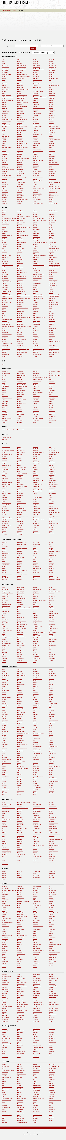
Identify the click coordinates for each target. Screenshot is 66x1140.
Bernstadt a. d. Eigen (53, 892)
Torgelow (4, 576)
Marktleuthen (52, 283)
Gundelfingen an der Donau (39, 255)
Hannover (35, 617)
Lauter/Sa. (35, 922)
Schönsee (35, 323)
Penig (34, 940)
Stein (34, 332)
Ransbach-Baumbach (54, 845)
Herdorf (3, 823)
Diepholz (51, 606)
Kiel (18, 1042)
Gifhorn (3, 615)
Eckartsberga (52, 984)
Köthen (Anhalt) (52, 997)
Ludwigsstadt (36, 281)
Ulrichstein (4, 527)
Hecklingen (4, 993)
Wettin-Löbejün (20, 1019)
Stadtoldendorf (20, 650)
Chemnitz (35, 896)
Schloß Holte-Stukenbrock (23, 768)
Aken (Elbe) (4, 974)
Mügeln (50, 931)
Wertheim (51, 199)
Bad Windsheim (52, 222)
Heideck (35, 259)
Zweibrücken (5, 864)
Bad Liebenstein (52, 1068)
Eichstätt (51, 239)
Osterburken (4, 154)
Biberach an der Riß (6, 74)
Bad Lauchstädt (36, 978)
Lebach (19, 873)
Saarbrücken (36, 875)
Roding (34, 315)
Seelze (34, 647)
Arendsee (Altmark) (6, 976)
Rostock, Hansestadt (22, 570)
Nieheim (35, 751)
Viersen (19, 781)
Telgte (3, 778)
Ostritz (50, 939)
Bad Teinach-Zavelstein (38, 68)
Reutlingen (20, 162)
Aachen (3, 669)
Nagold (3, 143)
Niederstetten (20, 149)
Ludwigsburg (52, 132)
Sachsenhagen (20, 643)
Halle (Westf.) (52, 710)
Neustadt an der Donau (7, 298)
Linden (50, 497)
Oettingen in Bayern (53, 302)
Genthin (19, 987)
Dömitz (34, 548)
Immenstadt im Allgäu (54, 267)
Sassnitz (35, 570)
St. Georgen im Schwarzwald (8, 177)
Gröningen (19, 989)
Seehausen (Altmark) (38, 1012)
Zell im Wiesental (53, 203)
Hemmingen (51, 619)
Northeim (4, 636)
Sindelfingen (52, 173)
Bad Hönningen (36, 806)
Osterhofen (35, 304)
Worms (3, 862)
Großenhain (4, 912)
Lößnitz (19, 927)
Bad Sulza (51, 1070)
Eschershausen (5, 611)
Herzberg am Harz (21, 621)
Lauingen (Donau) (37, 278)
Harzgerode (36, 991)
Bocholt (19, 682)
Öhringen (35, 153)
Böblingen (4, 76)
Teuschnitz (51, 334)
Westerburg (51, 858)
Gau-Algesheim (36, 819)
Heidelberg (20, 108)
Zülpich (34, 794)
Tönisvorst (19, 778)
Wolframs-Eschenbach (54, 352)
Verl (49, 779)
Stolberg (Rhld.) (5, 776)
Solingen (35, 772)
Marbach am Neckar (37, 134)
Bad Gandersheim (53, 589)
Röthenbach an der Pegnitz (23, 317)
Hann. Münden (20, 617)
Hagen (34, 710)
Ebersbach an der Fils (54, 85)
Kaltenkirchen (36, 1040)
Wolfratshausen (5, 354)
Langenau (35, 125)
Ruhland (4, 411)
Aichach (35, 211)
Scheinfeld (4, 321)
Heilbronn (51, 108)
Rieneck (4, 315)
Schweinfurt (35, 326)
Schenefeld (51, 1051)
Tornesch (4, 1055)
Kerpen (50, 727)
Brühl (3, 688)
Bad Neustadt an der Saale (39, 220)
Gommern (51, 987)
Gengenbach (20, 100)
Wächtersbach (20, 529)
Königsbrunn (5, 274)
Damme (50, 604)
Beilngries (35, 225)
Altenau (35, 587)
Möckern (4, 1002)
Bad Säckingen (52, 67)
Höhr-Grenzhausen (53, 823)
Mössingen (20, 139)
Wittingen (4, 660)
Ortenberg (35, 510)
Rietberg (19, 764)
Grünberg (19, 478)
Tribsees (19, 576)
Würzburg (4, 356)
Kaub (3, 828)
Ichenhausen (20, 267)
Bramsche (35, 598)
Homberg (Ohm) (52, 486)
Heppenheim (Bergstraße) (8, 482)
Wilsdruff (4, 963)
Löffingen (51, 130)
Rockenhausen (5, 849)
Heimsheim (4, 110)
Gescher (51, 705)
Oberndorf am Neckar (38, 151)
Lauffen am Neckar (53, 126)
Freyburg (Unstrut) (53, 985)
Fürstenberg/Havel (6, 386)
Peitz (34, 405)
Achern (34, 59)
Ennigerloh (4, 699)
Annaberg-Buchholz (37, 886)
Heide (34, 1038)
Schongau (19, 323)
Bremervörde (20, 600)
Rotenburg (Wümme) (6, 643)
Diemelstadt (36, 462)
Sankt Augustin (20, 766)
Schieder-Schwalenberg (54, 766)
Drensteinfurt (20, 694)
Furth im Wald (20, 248)
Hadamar (51, 478)
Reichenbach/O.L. (6, 946)
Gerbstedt (35, 987)
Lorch (3, 132)
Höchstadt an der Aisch (54, 263)
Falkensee (35, 383)
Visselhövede (52, 654)
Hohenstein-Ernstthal (22, 916)
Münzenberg (36, 503)
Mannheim (19, 134)
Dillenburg (4, 463)
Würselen (4, 794)
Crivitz (34, 546)
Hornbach (4, 824)
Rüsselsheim (36, 518)
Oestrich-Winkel (5, 510)
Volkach (50, 343)
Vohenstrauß (20, 343)
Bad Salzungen (36, 1070)
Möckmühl (51, 138)
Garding (19, 1036)
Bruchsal (19, 80)
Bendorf (50, 810)
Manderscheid (20, 836)
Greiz (3, 1085)
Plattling (3, 309)
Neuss (50, 750)
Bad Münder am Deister (7, 593)
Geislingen (51, 98)
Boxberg (4, 78)
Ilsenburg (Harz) (52, 993)
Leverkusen (35, 735)
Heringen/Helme (37, 1087)
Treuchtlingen (36, 337)
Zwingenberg (20, 534)
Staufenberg (36, 523)
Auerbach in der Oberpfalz (23, 216)
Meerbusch (51, 742)
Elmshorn (4, 1034)
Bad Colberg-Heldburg (54, 1066)
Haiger (3, 480)
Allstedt (19, 974)
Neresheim (4, 145)
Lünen (3, 740)
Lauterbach (20, 495)
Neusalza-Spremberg (7, 935)
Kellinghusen (5, 1042)
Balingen (19, 72)
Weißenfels (35, 1017)
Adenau (3, 802)
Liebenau (19, 497)
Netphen (51, 748)
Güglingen (19, 104)
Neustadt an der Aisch (54, 296)
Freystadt (4, 246)
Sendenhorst (36, 770)
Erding (50, 240)
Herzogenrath (5, 720)
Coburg (50, 231)
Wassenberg (36, 785)
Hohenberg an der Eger (54, 265)
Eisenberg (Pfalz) (37, 817)
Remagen (4, 847)
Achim (3, 587)
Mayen (34, 836)
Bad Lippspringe (52, 673)
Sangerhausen (36, 1010)
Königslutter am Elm (22, 624)
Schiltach (19, 167)
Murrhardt (51, 141)
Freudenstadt (52, 95)
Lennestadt (20, 735)
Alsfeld (19, 447)
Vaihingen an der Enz (54, 186)
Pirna (50, 940)
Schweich (35, 851)
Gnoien (3, 551)
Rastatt (34, 158)
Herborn (19, 482)
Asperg (3, 63)
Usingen (19, 527)
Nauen (50, 401)
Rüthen (50, 764)
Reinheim (4, 514)
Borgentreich (5, 684)
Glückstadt (19, 1038)
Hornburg (35, 622)
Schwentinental (36, 1053)
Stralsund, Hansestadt (7, 574)
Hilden (34, 720)
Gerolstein (4, 821)
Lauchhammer (20, 394)
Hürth (18, 723)
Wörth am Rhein (37, 862)
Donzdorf (51, 83)
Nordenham (20, 634)
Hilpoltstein (20, 263)
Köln (50, 729)
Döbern (50, 379)
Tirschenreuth (20, 336)
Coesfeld (19, 690)
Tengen (50, 180)
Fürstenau (4, 613)
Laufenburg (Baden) (37, 126)
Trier (34, 854)
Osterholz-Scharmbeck (7, 637)
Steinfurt (35, 774)
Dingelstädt (51, 1075)
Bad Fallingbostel (37, 589)
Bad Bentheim (5, 589)
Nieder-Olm (20, 841)
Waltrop (35, 783)
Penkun (3, 566)
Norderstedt (4, 1047)
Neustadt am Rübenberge (39, 632)
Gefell (18, 1081)
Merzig (34, 873)
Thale (50, 1015)
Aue (50, 886)
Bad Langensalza (37, 1068)
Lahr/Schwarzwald (6, 125)
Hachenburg (36, 821)
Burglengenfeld (21, 231)
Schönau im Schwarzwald (8, 169)
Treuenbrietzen (52, 416)
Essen (50, 701)
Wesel (18, 789)
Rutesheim (19, 166)
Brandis (3, 896)
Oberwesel (51, 841)
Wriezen (4, 422)
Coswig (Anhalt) (21, 984)
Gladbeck (35, 707)
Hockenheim (5, 113)
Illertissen (35, 267)
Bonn (50, 682)
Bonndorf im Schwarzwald (23, 76)
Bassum (35, 594)
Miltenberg (4, 289)
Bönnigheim (36, 76)
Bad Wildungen (36, 454)
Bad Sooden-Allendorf (7, 454)
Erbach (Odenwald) (6, 465)
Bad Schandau (52, 890)
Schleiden (4, 768)
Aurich (50, 587)
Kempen (35, 727)
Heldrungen (20, 1087)
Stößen (34, 1013)
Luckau (19, 398)
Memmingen (20, 287)
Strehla (19, 955)
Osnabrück (51, 636)
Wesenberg (35, 577)
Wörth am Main (20, 354)
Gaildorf (3, 98)
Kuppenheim (36, 123)
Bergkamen (51, 679)
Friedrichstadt (5, 1036)
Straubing (51, 332)
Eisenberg (51, 1077)
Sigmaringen (36, 173)
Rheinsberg (35, 409)
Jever (3, 624)
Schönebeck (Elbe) (53, 1010)
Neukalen (35, 563)
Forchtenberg (52, 93)
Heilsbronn (51, 259)
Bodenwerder (52, 596)
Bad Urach (51, 68)
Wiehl (3, 791)
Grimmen (19, 553)
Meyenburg (35, 399)
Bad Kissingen (52, 218)
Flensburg (51, 1034)
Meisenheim (51, 836)
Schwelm (51, 768)
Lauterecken (20, 834)
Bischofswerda (5, 894)
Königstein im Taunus (38, 491)
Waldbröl (19, 783)
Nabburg (19, 293)
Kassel (19, 490)
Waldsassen (20, 347)
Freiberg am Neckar (6, 95)
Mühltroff (4, 933)
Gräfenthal (51, 1083)
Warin (18, 577)
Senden (19, 328)
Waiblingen (35, 190)
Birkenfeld (51, 811)
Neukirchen (51, 504)
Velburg (35, 339)
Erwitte (3, 701)
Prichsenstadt (20, 311)
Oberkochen (20, 151)
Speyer (50, 852)
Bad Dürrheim (5, 65)
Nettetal (3, 750)
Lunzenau (51, 927)
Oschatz (35, 939)
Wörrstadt (19, 862)
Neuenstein (35, 147)
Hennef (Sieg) (52, 716)
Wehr (50, 194)
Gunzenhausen (5, 257)
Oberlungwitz (5, 937)
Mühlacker (35, 139)
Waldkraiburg (52, 345)
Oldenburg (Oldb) (37, 636)
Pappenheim (5, 306)
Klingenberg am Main (22, 272)
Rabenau (35, 942)
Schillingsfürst (36, 321)
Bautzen (4, 892)
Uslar (34, 652)
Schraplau (4, 1012)
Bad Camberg (36, 448)
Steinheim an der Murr (38, 177)
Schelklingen (5, 167)
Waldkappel (51, 529)
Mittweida (35, 931)
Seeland (51, 1012)
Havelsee (51, 388)
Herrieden (35, 261)
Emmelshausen (52, 817)
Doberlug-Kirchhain (37, 379)
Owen (50, 154)
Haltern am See (21, 712)
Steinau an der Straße (54, 523)
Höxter (34, 722)
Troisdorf (35, 778)
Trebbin (35, 416)
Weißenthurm (52, 856)
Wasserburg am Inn (53, 347)
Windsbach (35, 352)
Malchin (3, 561)
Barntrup (35, 677)
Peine (18, 639)
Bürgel (34, 1074)
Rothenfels (51, 317)
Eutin (18, 1034)
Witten (18, 792)
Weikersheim (5, 195)
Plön (3, 1049)
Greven (3, 708)
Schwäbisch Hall (52, 171)
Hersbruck (51, 261)
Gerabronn (35, 100)
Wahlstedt (35, 1055)
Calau (50, 377)
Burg (50, 982)
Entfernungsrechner (6, 10)
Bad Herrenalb (36, 65)
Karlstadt (35, 268)
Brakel (18, 686)
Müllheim (4, 141)
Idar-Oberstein (20, 824)
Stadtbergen (36, 330)
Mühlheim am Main (21, 503)
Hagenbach (51, 821)
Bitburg (3, 813)
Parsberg (19, 306)
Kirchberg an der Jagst (7, 119)
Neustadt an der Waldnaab (23, 298)
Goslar (18, 615)
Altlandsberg (5, 371)
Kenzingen (51, 117)
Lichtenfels (35, 280)
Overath (50, 755)
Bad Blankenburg (37, 1066)
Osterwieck (51, 1006)
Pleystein (19, 309)
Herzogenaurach (6, 263)
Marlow (34, 561)
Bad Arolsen (20, 448)
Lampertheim (20, 493)
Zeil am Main (20, 356)
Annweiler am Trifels (6, 804)
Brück (3, 377)
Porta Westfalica (52, 757)
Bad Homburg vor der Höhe (8, 450)
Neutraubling (52, 298)
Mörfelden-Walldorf (6, 503)
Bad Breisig (51, 804)
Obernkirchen (20, 636)
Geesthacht (35, 1036)
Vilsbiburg (19, 341)
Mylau (18, 933)
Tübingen (35, 184)
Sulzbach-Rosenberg (7, 334)
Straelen (19, 776)
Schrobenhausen (6, 324)
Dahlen (34, 898)
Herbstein (35, 482)
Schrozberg (20, 171)
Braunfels (35, 458)
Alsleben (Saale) (37, 974)
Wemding (51, 351)
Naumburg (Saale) (37, 1002)
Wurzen (3, 965)
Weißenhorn (4, 351)
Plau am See (36, 566)
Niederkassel (20, 751)
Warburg (51, 783)
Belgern (19, 892)
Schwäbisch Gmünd (37, 171)
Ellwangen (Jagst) (37, 87)
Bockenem (35, 596)
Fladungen (4, 244)
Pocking (35, 309)
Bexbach (4, 871)
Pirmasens (51, 843)
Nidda (18, 506)
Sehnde (3, 649)
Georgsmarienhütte (53, 613)
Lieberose (19, 396)
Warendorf (4, 785)
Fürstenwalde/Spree (22, 386)
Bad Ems (19, 806)
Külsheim (4, 123)
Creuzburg (35, 1075)
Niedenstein (4, 508)
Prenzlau (35, 407)
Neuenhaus (20, 632)
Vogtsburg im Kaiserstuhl (54, 188)
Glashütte (35, 909)
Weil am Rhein (20, 195)
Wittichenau (35, 963)
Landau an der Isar (21, 276)
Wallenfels (35, 347)
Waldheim (35, 959)
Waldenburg (20, 192)
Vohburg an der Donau (7, 343)
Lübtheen (19, 559)
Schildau (19, 950)
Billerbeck (51, 680)
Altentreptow (4, 542)
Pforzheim (4, 156)
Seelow (19, 413)
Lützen (3, 1000)
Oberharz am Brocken (22, 1004)
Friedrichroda (52, 1079)
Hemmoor (4, 621)
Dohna (34, 899)
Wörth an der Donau (37, 354)
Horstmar (19, 722)
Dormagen (35, 692)
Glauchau (51, 909)
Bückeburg (51, 600)
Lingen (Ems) (5, 628)
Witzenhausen (36, 532)
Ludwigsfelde (52, 398)
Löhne (50, 736)
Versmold (4, 781)
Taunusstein (36, 525)
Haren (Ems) (5, 619)
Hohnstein (35, 916)
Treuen (3, 959)
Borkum (3, 598)
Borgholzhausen (21, 684)
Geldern (19, 705)
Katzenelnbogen (52, 826)
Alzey (34, 802)
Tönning (51, 1053)
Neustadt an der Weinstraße (55, 839)
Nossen (50, 935)
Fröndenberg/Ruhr (53, 703)
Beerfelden (35, 456)
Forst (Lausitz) (5, 385)
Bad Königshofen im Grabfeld (8, 220)
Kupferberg (4, 276)
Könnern (35, 997)
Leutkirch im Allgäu (21, 130)
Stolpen (3, 955)
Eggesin (51, 548)
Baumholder (36, 810)
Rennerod (19, 847)
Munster (3, 632)
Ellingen (4, 240)
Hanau (19, 480)
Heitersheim (20, 110)
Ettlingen (4, 93)
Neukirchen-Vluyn (37, 750)
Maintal (3, 501)
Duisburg (51, 694)
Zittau (18, 965)
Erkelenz (35, 699)
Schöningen (36, 645)
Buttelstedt (51, 1074)
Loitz (3, 559)
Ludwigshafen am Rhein (54, 834)
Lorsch (50, 499)
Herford (19, 718)
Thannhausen (5, 336)
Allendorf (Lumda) (6, 447)
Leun (34, 495)
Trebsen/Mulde (52, 957)
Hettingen (35, 111)
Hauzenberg (20, 259)
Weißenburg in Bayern (54, 349)
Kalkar (50, 725)
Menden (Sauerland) (22, 744)
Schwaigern (4, 173)
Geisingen (35, 98)
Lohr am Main (20, 281)
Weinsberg (35, 197)
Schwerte (4, 770)
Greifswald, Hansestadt (54, 551)
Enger (34, 697)
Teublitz (35, 334)
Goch (50, 707)
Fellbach (19, 93)
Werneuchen (20, 420)
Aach (3, 59)
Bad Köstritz (20, 1068)
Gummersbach (52, 708)
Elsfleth (19, 609)
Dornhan (4, 85)
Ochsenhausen (5, 153)
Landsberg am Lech (37, 276)
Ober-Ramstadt (20, 508)
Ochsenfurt (35, 302)
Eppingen (4, 91)
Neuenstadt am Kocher (22, 147)
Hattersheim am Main (38, 480)
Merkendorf (35, 287)
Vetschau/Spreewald (38, 418)
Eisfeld (3, 1079)
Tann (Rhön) (20, 525)
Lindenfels (4, 499)
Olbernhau (19, 939)
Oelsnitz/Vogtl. (5, 939)
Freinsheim (20, 819)
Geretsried (4, 252)
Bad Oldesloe (52, 1029)
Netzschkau (51, 933)
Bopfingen (51, 76)
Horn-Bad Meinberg (53, 720)
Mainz (3, 836)
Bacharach (19, 804)
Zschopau (51, 965)
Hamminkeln (5, 714)
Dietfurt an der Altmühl (7, 235)
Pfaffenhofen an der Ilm (22, 308)
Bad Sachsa (51, 593)
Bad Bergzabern (37, 804)
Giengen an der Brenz (22, 102)
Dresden (4, 901)
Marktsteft (35, 285)
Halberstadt (51, 989)
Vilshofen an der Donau (54, 341)
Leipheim (51, 278)
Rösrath (35, 764)
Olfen (3, 755)
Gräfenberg (35, 253)
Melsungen (35, 501)
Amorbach (51, 212)
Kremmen (51, 392)
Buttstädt (4, 1075)
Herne (34, 718)
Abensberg (20, 211)
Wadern (3, 879)
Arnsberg (19, 671)
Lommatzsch (5, 927)
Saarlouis (51, 875)
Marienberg (4, 929)
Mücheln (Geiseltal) (21, 1002)
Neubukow (19, 563)
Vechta (3, 654)
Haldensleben (5, 991)
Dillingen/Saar (36, 871)
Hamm (50, 712)
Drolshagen (35, 694)
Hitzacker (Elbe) (5, 622)
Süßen (18, 180)
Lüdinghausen (36, 738)
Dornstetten (20, 85)
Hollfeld (3, 267)
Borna (34, 894)
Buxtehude (35, 602)
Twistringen (4, 652)
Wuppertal (51, 792)
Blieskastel (19, 871)
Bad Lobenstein (21, 1070)
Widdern (4, 201)
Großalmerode (5, 478)
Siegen (3, 772)
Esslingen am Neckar (38, 91)
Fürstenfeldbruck (52, 246)
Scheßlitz (19, 321)
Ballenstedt (4, 980)
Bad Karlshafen (21, 450)
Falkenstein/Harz (37, 985)
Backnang (35, 63)
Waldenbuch (5, 192)
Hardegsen (51, 617)
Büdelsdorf (35, 1032)
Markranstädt (52, 929)
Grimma (19, 911)
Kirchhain (4, 491)
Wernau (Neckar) (37, 199)
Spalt (18, 330)
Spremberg (4, 414)
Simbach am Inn (52, 328)
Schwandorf (51, 324)
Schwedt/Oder (5, 413)
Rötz (34, 319)
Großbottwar (51, 102)
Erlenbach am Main (21, 242)
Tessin (34, 574)
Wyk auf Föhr (36, 1057)
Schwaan (4, 572)
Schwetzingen (20, 173)
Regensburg (20, 313)
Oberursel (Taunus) (53, 508)
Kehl (34, 117)
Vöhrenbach (4, 190)
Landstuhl (4, 834)
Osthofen (19, 843)
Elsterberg (19, 903)
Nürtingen (51, 149)
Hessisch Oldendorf (37, 621)
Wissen (19, 860)
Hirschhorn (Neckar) (37, 484)
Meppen (35, 630)
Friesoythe (51, 611)
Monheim (51, 289)
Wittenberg (35, 1019)
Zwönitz (35, 967)
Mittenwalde (51, 399)
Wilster (19, 1057)
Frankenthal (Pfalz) (6, 819)
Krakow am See (52, 555)
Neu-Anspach (20, 504)
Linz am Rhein (36, 834)
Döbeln (19, 899)
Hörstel (3, 722)
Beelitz (50, 373)
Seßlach (35, 328)
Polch (3, 845)
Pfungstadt (51, 510)
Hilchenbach (20, 720)
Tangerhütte (4, 1015)
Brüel (50, 544)
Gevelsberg (20, 707)
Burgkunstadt (5, 231)
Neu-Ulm (51, 293)
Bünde (18, 688)
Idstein (34, 488)
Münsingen (35, 141)
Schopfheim (20, 169)
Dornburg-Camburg (6, 1077)
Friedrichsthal (52, 871)
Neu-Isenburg (36, 504)
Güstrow (35, 553)
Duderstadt (51, 608)
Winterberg (51, 791)
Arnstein (19, 214)
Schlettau (4, 952)
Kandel (19, 826)
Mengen (51, 136)
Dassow (3, 548)
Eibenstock (51, 901)
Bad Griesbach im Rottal (38, 218)
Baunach (4, 225)
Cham (34, 231)
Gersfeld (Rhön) (52, 473)
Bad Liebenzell (5, 67)
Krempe (35, 1042)
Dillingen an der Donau (22, 235)
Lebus (34, 394)
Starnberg (19, 332)
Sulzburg (4, 180)
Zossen (50, 422)
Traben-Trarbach (21, 854)
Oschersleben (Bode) (7, 1006)
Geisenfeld (35, 250)
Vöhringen (35, 343)
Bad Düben (35, 888)
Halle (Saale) (20, 991)
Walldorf (4, 194)
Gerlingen (51, 100)
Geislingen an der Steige (7, 100)
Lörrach (19, 132)
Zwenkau (4, 967)
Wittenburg (4, 579)
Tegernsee (19, 334)
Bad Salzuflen (36, 675)
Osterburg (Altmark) (21, 1006)
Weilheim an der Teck (54, 195)
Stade (50, 649)
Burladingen (4, 82)
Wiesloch (35, 201)
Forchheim (19, 244)
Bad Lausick (20, 890)
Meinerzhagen (5, 744)
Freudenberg (36, 95)
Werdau (19, 961)
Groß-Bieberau (20, 476)
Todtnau (35, 182)
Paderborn (4, 757)
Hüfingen (4, 115)
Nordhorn (51, 634)
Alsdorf (50, 669)
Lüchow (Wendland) (53, 628)
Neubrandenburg (6, 563)
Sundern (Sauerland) (38, 776)
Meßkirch (4, 138)
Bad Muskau (36, 890)
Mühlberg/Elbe (5, 401)
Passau (35, 306)
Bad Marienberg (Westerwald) (9, 808)
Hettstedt (19, 993)
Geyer (18, 909)
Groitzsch (51, 911)
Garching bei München (54, 248)
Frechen (19, 703)
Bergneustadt (5, 680)
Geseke (3, 707)
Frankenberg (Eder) (6, 469)
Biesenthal (35, 375)
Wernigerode (5, 1019)
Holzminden (20, 622)
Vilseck (34, 341)
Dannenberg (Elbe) (6, 606)
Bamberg (35, 224)
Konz (34, 830)
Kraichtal (35, 121)
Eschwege (51, 465)
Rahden (50, 759)
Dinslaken (19, 692)
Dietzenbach (52, 462)
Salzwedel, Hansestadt (54, 1008)
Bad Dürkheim (5, 806)
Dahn (3, 815)
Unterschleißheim (21, 339)
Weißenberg (51, 959)
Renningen (4, 162)
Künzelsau (19, 123)
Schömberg (35, 167)
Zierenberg (4, 534)
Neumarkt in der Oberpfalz (23, 295)
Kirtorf (18, 491)
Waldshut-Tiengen (53, 192)
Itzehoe (19, 1040)
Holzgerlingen (20, 113)
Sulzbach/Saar (36, 877)
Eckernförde (51, 1032)
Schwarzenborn (5, 521)
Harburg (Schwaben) (53, 257)
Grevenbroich (20, 708)
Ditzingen (19, 83)
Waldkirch (35, 192)
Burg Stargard (5, 546)
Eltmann (19, 240)
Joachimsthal (52, 390)
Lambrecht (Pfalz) (37, 832)
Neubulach (20, 145)
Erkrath (50, 699)
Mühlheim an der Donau (54, 139)
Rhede (19, 763)
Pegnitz (50, 306)
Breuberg (51, 458)
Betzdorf (19, 811)
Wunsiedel (51, 354)
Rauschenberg (36, 512)
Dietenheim (4, 83)
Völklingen (51, 877)
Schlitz (50, 518)
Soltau (18, 649)
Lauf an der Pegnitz (21, 278)
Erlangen (4, 242)
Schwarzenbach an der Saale (24, 326)
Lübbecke (4, 738)
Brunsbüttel (20, 1032)
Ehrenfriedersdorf (37, 901)
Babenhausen (5, 448)
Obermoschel (36, 841)
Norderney (35, 634)
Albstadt (19, 61)
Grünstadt (19, 821)
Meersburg (35, 136)
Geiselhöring (20, 250)
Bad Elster (51, 888)
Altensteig (51, 61)
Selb (50, 326)
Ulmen (50, 854)
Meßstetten (20, 138)
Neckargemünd (36, 143)
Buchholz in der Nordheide (39, 600)
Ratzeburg (51, 1049)
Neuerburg (35, 839)
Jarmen (19, 555)
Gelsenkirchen (36, 705)
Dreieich (19, 463)
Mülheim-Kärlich (37, 837)
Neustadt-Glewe (5, 564)
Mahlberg (4, 134)
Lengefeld (35, 924)
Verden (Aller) (20, 654)
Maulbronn (19, 136)
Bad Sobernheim (53, 808)
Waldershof (20, 345)
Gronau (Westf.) (36, 708)
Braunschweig (5, 600)
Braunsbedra (36, 982)
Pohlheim (4, 512)
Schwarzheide (52, 411)
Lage (3, 733)
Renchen (51, 160)
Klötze (18, 997)
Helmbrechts (5, 261)
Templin (3, 416)
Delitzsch (51, 898)
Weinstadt (51, 197)
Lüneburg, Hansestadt (7, 630)
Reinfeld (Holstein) (21, 1051)
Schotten (19, 519)
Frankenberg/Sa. (37, 905)
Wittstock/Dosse (52, 420)
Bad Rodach (4, 222)
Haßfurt (3, 259)
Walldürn (19, 194)
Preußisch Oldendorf (6, 759)
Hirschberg (20, 1089)
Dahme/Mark (20, 379)
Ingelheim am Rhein (37, 824)
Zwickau (19, 967)
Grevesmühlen (5, 553)
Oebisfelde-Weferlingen (38, 1004)
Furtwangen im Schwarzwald (39, 96)
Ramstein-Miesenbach (38, 845)
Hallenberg (4, 712)
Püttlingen (19, 875)
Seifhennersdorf (21, 954)
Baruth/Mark (36, 373)
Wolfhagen (51, 532)
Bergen (50, 594)
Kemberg (4, 997)
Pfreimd (50, 308)
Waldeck (35, 529)
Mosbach (4, 139)
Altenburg (4, 1064)
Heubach (51, 111)
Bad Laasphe (36, 673)
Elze (34, 609)
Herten (50, 718)
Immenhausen (52, 488)
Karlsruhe (19, 117)
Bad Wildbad (20, 70)
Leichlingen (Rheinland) (38, 733)
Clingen (19, 1075)
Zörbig (50, 1021)
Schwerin (19, 572)
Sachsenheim (36, 166)
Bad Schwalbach (21, 452)
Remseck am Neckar (38, 160)
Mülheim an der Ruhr (22, 748)
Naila (34, 293)
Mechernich (4, 742)
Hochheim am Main (53, 484)
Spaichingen (36, 175)
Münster (35, 748)
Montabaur (19, 837)
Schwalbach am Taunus (38, 519)
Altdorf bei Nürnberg (53, 211)
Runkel (19, 518)
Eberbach (35, 85)
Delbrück (51, 690)
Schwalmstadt (52, 519)
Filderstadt (35, 93)
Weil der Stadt (36, 195)
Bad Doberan (36, 542)
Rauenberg (51, 158)
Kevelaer (4, 729)
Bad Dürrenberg (21, 978)
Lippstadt (19, 736)
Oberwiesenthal (21, 937)
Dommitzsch (51, 899)
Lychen (3, 399)
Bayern (14, 10)
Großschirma (36, 912)
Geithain (51, 907)
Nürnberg (35, 300)
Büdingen (19, 460)
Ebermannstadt (36, 237)
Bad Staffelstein (21, 222)
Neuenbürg (51, 145)
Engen (34, 89)
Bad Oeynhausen (21, 675)
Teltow (50, 414)
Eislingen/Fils (20, 87)
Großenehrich (52, 1085)
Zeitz (18, 1021)
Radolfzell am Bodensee (23, 158)
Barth (3, 544)
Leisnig (19, 924)
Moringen (51, 630)
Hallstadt (19, 257)
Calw (18, 82)
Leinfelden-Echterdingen (54, 128)
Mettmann (51, 744)
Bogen (50, 227)
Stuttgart (35, 179)
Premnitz (19, 407)
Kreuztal (51, 731)
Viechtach (4, 341)
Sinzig (18, 852)
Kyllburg (4, 832)
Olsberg (35, 755)
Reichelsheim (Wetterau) (54, 512)
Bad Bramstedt (36, 1029)
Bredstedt (4, 1032)
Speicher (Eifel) (36, 852)
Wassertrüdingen (6, 349)
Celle (50, 602)
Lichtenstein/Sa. (5, 926)
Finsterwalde (52, 383)
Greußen (19, 1085)
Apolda (19, 1064)
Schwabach (20, 324)
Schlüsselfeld (52, 321)
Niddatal (35, 506)
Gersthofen (51, 252)
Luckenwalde (36, 398)
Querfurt (19, 1008)
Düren (18, 695)
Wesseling (35, 789)
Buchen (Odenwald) (37, 80)
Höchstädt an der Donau (7, 265)
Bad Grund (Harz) (6, 591)
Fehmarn (35, 1034)
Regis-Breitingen (37, 944)
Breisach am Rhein (53, 78)
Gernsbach (4, 102)
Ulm (34, 186)
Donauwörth (4, 237)
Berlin (3, 364)
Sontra (50, 521)
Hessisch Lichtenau (6, 484)
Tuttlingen (51, 184)
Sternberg (51, 572)
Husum (3, 1040)
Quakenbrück (36, 639)
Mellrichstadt (5, 287)
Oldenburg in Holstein (38, 1047)
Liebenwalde (5, 396)
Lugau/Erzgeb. (36, 927)
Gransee (4, 388)
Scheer (50, 166)
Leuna (50, 999)
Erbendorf (35, 240)
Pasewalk (51, 564)
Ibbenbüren (35, 723)
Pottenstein (51, 309)
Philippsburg (52, 156)
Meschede (35, 744)
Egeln (3, 985)
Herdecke (4, 718)
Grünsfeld (4, 104)
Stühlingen (4, 179)
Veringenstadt (20, 188)
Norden (3, 634)
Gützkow (51, 553)
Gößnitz (19, 1083)
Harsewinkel (20, 714)
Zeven (34, 662)
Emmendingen (5, 89)
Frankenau (51, 467)
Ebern (50, 237)
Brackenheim (20, 78)
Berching (51, 225)
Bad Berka (19, 1066)
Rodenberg (35, 641)
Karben (3, 490)
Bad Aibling (51, 216)
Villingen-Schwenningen (39, 188)
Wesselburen (5, 1057)
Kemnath (19, 270)
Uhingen (19, 186)
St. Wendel (19, 877)
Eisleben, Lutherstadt (22, 985)
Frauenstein (51, 905)
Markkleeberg (20, 929)
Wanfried (4, 531)
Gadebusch (35, 550)
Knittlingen (35, 119)
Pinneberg (51, 1047)
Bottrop (3, 686)
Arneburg (19, 976)
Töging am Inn (52, 336)
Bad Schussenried (21, 68)
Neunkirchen (52, 873)
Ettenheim (51, 91)
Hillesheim (35, 823)
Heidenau (51, 914)
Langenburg (51, 125)
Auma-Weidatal (5, 1066)
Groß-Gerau (36, 476)
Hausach (35, 106)
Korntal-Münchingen (6, 121)
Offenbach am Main (21, 510)
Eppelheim (51, 89)
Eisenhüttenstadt (37, 381)
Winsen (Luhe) (52, 658)
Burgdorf (4, 602)
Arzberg (35, 214)
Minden (3, 746)
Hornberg (51, 113)
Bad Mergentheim (21, 67)
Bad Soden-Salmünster (54, 452)
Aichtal (3, 61)
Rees (34, 761)
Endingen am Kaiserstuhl (23, 89)
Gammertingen (20, 98)
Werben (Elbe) (52, 1017)
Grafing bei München (6, 255)
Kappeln (51, 1040)
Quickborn (35, 1049)
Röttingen (19, 319)
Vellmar (35, 527)
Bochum (35, 682)
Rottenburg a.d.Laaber (7, 319)
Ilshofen (19, 115)
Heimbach (4, 716)
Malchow (19, 561)
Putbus (50, 566)
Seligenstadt (20, 521)
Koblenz (19, 830)
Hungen (19, 488)
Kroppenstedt (5, 999)
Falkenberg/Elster (21, 383)
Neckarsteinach (5, 504)
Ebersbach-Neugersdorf (23, 901)
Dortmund (4, 694)
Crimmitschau (20, 898)
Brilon (50, 686)
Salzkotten (4, 766)
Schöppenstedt (52, 645)
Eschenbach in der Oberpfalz (40, 242)
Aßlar (50, 447)
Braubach (35, 813)
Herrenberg (20, 111)
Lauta (18, 922)
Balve (18, 677)
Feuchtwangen (52, 242)
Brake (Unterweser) (21, 598)
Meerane (4, 931)
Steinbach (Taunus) (6, 525)
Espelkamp (35, 701)
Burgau (19, 229)
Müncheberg (36, 401)
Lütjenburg (19, 1043)
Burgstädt (19, 896)
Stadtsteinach (5, 332)
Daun (18, 815)
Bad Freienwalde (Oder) (54, 371)
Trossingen (20, 184)
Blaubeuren (35, 74)
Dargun (50, 546)
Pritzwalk (51, 407)
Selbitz (3, 328)
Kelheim (4, 270)
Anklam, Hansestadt (22, 542)
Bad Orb (4, 452)
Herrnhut (4, 916)
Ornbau (19, 304)
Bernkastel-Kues (5, 811)
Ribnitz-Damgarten (37, 568)
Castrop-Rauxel (5, 690)
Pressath (4, 311)
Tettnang (4, 182)
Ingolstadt (4, 268)
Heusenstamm (20, 484)
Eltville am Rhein (37, 463)
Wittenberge (36, 420)
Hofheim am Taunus (22, 486)
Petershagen (20, 757)
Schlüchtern (4, 519)
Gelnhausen (4, 473)
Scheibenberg (5, 950)
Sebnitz (3, 954)
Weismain (35, 351)
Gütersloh (4, 710)
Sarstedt (51, 643)
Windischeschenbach (22, 352)
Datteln (34, 690)
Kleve (34, 729)
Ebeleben (19, 1077)
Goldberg (19, 551)
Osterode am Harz (21, 637)
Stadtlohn (19, 774)
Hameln (3, 617)
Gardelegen (4, 987)
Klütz (34, 555)
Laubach (4, 495)
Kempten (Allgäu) (37, 270)
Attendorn (35, 671)
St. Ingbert (4, 877)
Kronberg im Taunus (6, 493)
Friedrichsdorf (52, 469)
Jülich (18, 725)
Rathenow (19, 409)
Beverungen (20, 680)
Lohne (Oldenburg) (21, 628)
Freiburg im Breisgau (22, 95)
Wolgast (35, 579)
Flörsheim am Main (21, 467)
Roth (3, 317)
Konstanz (51, 119)
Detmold (4, 692)
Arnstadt (35, 1064)
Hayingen (51, 106)
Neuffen (50, 147)
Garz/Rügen (51, 550)
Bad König (35, 450)
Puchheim (35, 311)
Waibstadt (51, 190)
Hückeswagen (5, 723)
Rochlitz (35, 946)
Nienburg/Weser (52, 632)
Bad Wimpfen (36, 70)
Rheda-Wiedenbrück (6, 763)
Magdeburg (20, 1000)
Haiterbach (4, 106)
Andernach (51, 802)
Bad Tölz (35, 222)
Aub (3, 216)
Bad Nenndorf (20, 593)
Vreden (3, 783)
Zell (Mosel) (51, 862)
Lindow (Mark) (36, 396)
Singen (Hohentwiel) (6, 175)
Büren (34, 688)
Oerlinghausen (52, 753)
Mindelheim (20, 289)
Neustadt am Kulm (37, 296)
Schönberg (51, 570)
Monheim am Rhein (53, 746)
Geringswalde (5, 909)
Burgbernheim (36, 229)
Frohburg (35, 907)
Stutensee (19, 179)
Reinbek (4, 1051)
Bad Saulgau (5, 68)
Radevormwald (36, 759)
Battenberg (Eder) (53, 454)
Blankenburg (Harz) (22, 982)
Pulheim (19, 759)
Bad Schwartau (5, 1030)
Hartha (34, 914)
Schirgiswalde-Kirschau (38, 950)
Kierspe (19, 729)
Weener (19, 656)
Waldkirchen (36, 345)
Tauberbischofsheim (37, 180)
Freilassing (35, 244)
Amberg (35, 212)
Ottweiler (4, 875)
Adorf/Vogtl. (4, 886)
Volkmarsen (4, 529)
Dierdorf (50, 815)
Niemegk (35, 403)
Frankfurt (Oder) (21, 385)
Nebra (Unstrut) (52, 1002)
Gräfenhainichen (5, 989)
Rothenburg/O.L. (37, 948)
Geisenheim (51, 471)
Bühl (50, 80)
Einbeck (3, 609)
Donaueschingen (37, 83)
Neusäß (19, 296)
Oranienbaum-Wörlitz (54, 1004)
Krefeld (34, 731)
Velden (50, 339)
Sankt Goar (51, 849)
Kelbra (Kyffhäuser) (53, 995)
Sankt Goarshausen (6, 851)
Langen (35, 493)
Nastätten (19, 839)
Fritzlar (3, 471)
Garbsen (19, 613)
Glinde (50, 1036)
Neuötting (4, 296)
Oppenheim (4, 843)
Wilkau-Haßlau (52, 961)
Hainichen (4, 914)
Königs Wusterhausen (38, 392)
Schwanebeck (20, 1012)
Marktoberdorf (5, 285)
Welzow (50, 418)
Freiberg (4, 907)
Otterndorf (35, 637)
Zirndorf (35, 356)
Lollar (18, 499)
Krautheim (51, 121)
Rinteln (19, 641)
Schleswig (4, 1053)
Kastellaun (35, 826)
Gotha (34, 1083)
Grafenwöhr (51, 253)
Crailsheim (35, 82)
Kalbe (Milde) (36, 995)
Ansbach (4, 214)
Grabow (35, 551)
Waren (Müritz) (5, 577)
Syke (50, 650)
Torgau (34, 957)
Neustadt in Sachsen (22, 935)
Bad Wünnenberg (53, 675)
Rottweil (3, 166)
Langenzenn (5, 278)
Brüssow (19, 377)
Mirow (50, 561)
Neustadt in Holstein (37, 1045)
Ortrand (19, 405)
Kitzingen (4, 272)
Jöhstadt (19, 918)
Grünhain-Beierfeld (53, 912)
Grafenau (19, 253)
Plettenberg (35, 757)
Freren (34, 611)
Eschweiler (20, 701)
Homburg (4, 873)
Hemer (34, 716)
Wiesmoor (51, 656)
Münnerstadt (4, 293)
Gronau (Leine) (52, 615)
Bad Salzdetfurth (5, 594)
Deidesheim (36, 815)
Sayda (50, 948)
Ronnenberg (52, 641)
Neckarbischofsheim (22, 143)
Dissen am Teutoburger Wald (24, 608)
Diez (3, 817)
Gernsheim (35, 473)
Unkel (3, 856)
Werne (50, 787)
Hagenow (4, 555)
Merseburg (51, 1000)
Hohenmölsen (36, 993)
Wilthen (19, 963)
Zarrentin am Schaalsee (54, 579)
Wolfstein (51, 860)
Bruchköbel (4, 460)
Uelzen (19, 652)
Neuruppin (4, 403)
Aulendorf (19, 63)
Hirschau (35, 263)
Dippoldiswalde (5, 899)
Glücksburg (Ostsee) (6, 1038)
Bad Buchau (51, 63)
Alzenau (19, 212)
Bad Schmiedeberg (53, 978)
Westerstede (36, 656)
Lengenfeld (51, 924)
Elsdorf (50, 695)
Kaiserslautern (5, 826)
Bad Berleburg (52, 671)
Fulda (18, 471)
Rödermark (35, 514)
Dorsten (50, 692)
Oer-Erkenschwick (37, 753)
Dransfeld (35, 608)
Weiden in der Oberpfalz (23, 349)
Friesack (51, 385)
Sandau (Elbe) (5, 1010)
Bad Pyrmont (36, 593)
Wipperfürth (4, 792)
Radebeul (4, 944)
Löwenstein (35, 132)
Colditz (50, 896)
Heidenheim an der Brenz (39, 108)
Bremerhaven (20, 429)
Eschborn (35, 465)
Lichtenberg (20, 280)
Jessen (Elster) (20, 995)
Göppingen (35, 102)
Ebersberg (4, 239)
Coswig (3, 898)
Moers (18, 746)
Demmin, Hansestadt (22, 548)
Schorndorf (35, 169)
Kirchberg (51, 918)
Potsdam (4, 407)
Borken (19, 458)
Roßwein (4, 948)
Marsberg (51, 740)
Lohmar (35, 736)
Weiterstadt (35, 531)
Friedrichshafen (21, 96)
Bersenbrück (5, 596)
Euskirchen (4, 703)
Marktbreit (19, 283)
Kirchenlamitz (52, 270)
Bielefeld (35, 680)
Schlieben (19, 411)
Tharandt (4, 957)
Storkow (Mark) (20, 414)
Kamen (3, 727)
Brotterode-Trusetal (21, 1074)
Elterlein (51, 903)
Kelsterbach (51, 490)
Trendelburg (51, 525)
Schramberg (51, 169)
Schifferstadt (20, 851)
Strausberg (35, 414)
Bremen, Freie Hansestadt (8, 429)
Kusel (50, 830)
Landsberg (19, 999)
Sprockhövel (4, 774)
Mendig (3, 837)
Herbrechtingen (5, 111)
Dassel (19, 606)
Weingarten (4, 197)
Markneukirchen (37, 929)
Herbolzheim (52, 110)
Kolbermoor (35, 272)
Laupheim (4, 128)
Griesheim (4, 476)
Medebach (35, 742)
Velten (18, 418)
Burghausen (51, 229)
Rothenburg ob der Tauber (39, 317)
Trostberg (51, 337)
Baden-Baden (5, 72)
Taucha (34, 955)
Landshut (51, 276)
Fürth (3, 248)
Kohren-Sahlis (36, 920)
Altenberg (19, 886)
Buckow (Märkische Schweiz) (40, 377)
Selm (18, 770)
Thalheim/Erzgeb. (53, 955)
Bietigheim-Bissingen (22, 74)
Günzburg (51, 255)
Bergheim (19, 679)
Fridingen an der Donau (7, 96)
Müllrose (19, 401)
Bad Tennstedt (5, 1072)
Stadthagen (4, 650)
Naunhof (35, 933)
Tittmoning (35, 336)
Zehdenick (19, 422)
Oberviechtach (20, 302)
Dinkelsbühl (51, 235)
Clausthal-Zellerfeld (6, 604)
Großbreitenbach (37, 1085)
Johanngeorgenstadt (6, 918)
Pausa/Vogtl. (4, 940)
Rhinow (50, 409)
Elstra (34, 903)
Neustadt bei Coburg (38, 298)
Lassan (50, 557)
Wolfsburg (51, 660)
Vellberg (4, 188)
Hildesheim (51, 621)
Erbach (19, 91)
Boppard (19, 813)
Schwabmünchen (37, 324)
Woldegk (19, 579)
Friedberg (35, 246)
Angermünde (20, 371)
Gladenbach (20, 475)
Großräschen (20, 388)
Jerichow (4, 995)
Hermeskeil (20, 823)
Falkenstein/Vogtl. (6, 905)
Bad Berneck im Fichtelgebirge (9, 218)
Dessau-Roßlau (36, 984)
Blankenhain (52, 1072)
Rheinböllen (36, 847)
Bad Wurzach (52, 70)
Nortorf (19, 1047)
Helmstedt (35, 619)
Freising (50, 244)
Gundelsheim (36, 104)
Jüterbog (4, 392)
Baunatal (4, 456)
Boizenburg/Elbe (37, 544)
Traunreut (4, 337)
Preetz (18, 1049)
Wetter (50, 531)
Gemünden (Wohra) (22, 473)
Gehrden (35, 613)
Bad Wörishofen (5, 224)
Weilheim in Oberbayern (38, 349)
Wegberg (51, 785)
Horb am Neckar (37, 113)
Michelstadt (51, 501)
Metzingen (35, 138)
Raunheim (19, 512)
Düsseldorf (35, 695)
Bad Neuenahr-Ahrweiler (39, 808)
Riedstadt (19, 514)
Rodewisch (51, 946)
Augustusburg (20, 888)
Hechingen (4, 108)
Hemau (19, 261)
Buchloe (4, 229)
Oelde (18, 753)
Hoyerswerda (52, 916)
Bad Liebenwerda (6, 373)
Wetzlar (3, 532)
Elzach (50, 87)
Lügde (50, 738)
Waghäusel (20, 190)
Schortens (4, 647)
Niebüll (50, 1045)
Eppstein (51, 463)
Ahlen (34, 669)
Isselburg (4, 725)
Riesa (18, 946)
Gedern (35, 471)
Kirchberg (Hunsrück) (22, 828)
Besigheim (51, 72)
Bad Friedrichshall (21, 65)
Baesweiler (4, 677)
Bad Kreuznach (52, 806)
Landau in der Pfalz (53, 832)
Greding (19, 255)
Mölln (3, 1045)
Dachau (19, 233)
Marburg (19, 501)
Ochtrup (3, 753)
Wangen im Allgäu (37, 194)
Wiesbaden (20, 532)
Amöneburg (35, 447)
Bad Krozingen (52, 65)
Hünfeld (3, 488)
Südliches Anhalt (52, 1013)
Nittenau (4, 300)
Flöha (18, 905)
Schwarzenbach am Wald (8, 326)
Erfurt (34, 1079)
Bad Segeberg (20, 1030)
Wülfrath (35, 792)
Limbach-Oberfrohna (38, 926)
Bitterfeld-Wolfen (5, 982)
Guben (34, 388)
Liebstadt (19, 926)
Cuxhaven (35, 604)
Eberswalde (20, 381)
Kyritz (3, 394)
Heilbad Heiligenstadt (7, 1087)
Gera (3, 1083)
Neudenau (35, 145)
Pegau (18, 940)
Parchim (35, 564)
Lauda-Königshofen (22, 126)
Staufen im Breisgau (22, 177)
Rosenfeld (35, 164)
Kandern (4, 117)
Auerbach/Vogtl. (5, 888)
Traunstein (19, 337)
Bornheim (51, 684)
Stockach (51, 177)
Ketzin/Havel (20, 392)
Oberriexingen (52, 151)
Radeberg (51, 942)
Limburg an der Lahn (38, 497)
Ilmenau (50, 1089)
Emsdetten (19, 697)
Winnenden (4, 203)
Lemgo (50, 733)
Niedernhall (4, 149)
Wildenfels (35, 961)
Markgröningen (5, 136)
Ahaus (18, 669)
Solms (34, 521)
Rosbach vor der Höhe (22, 516)
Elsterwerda (51, 381)
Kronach (19, 274)
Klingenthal (20, 920)
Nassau (3, 839)
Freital (18, 907)
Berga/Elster (20, 1072)
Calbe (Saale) (5, 984)
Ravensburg (4, 160)
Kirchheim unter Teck (22, 119)
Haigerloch (51, 104)
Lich (50, 495)
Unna (3, 779)
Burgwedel (19, 602)
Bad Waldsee (5, 70)
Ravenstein (20, 160)
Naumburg (51, 503)
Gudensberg (36, 478)
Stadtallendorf (20, 523)
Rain (50, 311)
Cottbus (3, 379)
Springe (35, 649)
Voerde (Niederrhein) (54, 781)
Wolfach (19, 203)
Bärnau (50, 224)
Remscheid (51, 761)
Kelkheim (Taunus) (37, 490)
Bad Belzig (35, 371)
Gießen (3, 475)
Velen (34, 779)
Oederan (35, 937)
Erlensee (19, 465)
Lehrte (50, 626)
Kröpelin (4, 557)
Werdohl (4, 787)
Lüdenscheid (20, 738)
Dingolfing (35, 235)
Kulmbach (51, 274)
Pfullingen (35, 156)
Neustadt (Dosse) (21, 403)
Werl (18, 787)
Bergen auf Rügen (21, 544)
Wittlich (34, 860)
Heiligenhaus (52, 714)
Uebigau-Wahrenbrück (7, 418)
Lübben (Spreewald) (53, 396)
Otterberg (35, 843)
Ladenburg (51, 123)
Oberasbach (51, 300)
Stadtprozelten (52, 330)
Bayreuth (19, 225)
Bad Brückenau (21, 218)
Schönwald (51, 323)
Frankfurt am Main (21, 469)
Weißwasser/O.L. (6, 961)
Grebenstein (51, 475)
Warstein (19, 785)
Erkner (3, 383)
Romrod (3, 516)
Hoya (50, 622)
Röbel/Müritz (5, 570)
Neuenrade (20, 750)
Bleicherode (4, 1074)
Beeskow (4, 375)
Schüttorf (19, 647)
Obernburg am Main (6, 302)
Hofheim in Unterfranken (38, 265)
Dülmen (3, 695)
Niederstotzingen (37, 149)
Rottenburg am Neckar (54, 164)
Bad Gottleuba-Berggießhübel (9, 890)
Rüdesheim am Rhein (7, 518)
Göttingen (35, 615)
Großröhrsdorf (20, 912)
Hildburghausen (5, 1089)
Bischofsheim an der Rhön (23, 227)
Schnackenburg (5, 645)
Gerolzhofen (36, 252)
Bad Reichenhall (52, 220)
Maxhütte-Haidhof (53, 285)
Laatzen (35, 624)
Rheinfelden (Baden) (53, 162)
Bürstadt (35, 460)
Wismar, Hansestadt (53, 577)
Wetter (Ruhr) (52, 789)
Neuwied (4, 841)
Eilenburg (4, 903)
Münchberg (35, 291)
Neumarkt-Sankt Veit (38, 295)
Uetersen (19, 1055)
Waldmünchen (5, 347)
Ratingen (4, 761)
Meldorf (50, 1043)
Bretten (3, 80)
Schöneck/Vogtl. (36, 952)
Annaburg (51, 974)
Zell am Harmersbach (38, 203)
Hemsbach (35, 110)
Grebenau (35, 475)
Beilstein (35, 72)
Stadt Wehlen (36, 954)
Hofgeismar (4, 486)
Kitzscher (4, 920)
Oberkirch (4, 151)
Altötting (3, 212)
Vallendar (19, 856)
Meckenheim (20, 742)
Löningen (35, 628)
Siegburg (51, 770)
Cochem (51, 813)
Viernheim (51, 527)
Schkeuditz (51, 950)
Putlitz (3, 409)
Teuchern (35, 1015)
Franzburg (4, 550)
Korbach (51, 491)
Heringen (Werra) (53, 482)
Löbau (50, 926)
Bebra (18, 456)
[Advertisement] (34, 25)
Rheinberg (51, 763)
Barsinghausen (20, 594)
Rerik (18, 568)
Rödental (19, 315)
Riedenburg (51, 313)
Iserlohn (50, 723)
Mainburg (4, 283)
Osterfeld (35, 1006)
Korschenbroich (21, 731)
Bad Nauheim (52, 450)
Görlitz (3, 911)
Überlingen (4, 186)
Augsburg (35, 216)
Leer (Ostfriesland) (37, 626)
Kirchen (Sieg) (36, 828)
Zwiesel (50, 356)
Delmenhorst (36, 606)
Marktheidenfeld (37, 283)
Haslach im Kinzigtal (22, 106)
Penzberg (4, 308)
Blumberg (51, 74)
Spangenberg (5, 523)
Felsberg (4, 467)
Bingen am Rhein (37, 811)
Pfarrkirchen (36, 308)
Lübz (34, 559)
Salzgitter (35, 643)
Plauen (3, 942)
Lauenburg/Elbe (52, 1042)
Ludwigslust (51, 559)
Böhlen (19, 894)
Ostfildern (19, 154)
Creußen (4, 233)
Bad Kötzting (20, 220)
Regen (3, 313)
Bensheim (51, 456)
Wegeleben (20, 1017)
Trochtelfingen (5, 184)
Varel (50, 652)
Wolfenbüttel (36, 660)
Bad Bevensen (20, 589)
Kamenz (35, 918)
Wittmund (19, 660)
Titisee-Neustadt (21, 182)
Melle (18, 630)
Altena (3, 671)
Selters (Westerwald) (53, 851)
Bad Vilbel (19, 454)
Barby (18, 980)
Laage (34, 557)
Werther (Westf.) (5, 789)
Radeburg (19, 944)
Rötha (18, 948)
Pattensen (4, 639)
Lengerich (4, 735)
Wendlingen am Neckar (22, 199)
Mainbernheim (52, 281)
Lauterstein (20, 128)
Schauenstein (52, 319)
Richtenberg (51, 568)
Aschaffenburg (52, 214)
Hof (18, 265)
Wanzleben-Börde (6, 1017)
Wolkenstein (51, 963)
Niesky (34, 935)
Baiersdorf (19, 224)
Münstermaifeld (52, 837)
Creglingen (51, 82)
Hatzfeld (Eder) (52, 480)
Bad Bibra (4, 978)
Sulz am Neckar (52, 179)
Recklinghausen (21, 761)
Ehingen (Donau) (6, 87)
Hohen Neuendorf (37, 390)
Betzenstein (4, 227)
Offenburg (19, 153)
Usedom (51, 576)
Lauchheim (4, 126)
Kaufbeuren (51, 268)
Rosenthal (35, 516)
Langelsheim (52, 624)
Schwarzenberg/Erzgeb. (54, 952)
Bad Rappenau (36, 67)
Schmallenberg (36, 768)
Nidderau (51, 506)
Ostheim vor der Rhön (54, 304)
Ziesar (34, 422)
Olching (3, 304)
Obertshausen (36, 508)
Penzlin (19, 566)
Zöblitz (34, 965)
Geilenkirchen (5, 705)
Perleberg (51, 405)
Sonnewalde (52, 413)
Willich (34, 791)
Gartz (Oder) (36, 386)
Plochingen (4, 158)
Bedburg (4, 679)
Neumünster (20, 1045)
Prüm (18, 845)
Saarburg (35, 849)
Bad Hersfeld (52, 448)
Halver (34, 712)
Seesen (50, 647)
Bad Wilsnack (20, 373)
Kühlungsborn (20, 557)
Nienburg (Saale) (6, 1004)
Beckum (50, 677)
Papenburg (51, 637)
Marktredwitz (20, 285)
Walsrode (4, 656)
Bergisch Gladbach (37, 679)
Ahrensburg (4, 1029)
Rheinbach (35, 763)
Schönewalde (36, 411)
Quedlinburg (4, 1008)
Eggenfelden (20, 239)
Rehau (34, 313)
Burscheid (51, 688)
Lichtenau (35, 130)
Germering (19, 252)
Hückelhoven (52, 722)
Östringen (35, 154)
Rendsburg (35, 1051)
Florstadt (35, 467)
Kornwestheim (20, 121)
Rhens (50, 847)
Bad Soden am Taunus (38, 452)
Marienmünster (20, 740)
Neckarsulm (51, 143)
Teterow (50, 574)
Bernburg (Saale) (37, 980)
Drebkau (4, 381)
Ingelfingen (35, 115)
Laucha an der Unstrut (38, 999)
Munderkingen (20, 141)
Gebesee (4, 1081)
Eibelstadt (35, 239)
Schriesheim (4, 171)
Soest (18, 772)
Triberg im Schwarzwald (54, 182)
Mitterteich (35, 289)
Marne (34, 1043)
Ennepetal (51, 697)
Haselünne (20, 619)
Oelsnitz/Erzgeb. (52, 937)
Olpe (18, 755)
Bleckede (19, 596)
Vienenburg (35, 654)
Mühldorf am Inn (21, 291)
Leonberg (4, 130)
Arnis (18, 1029)
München (51, 291)
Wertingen (4, 352)
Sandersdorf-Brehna (22, 1010)
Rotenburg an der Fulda (54, 516)
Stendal (19, 1013)
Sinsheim (19, 175)
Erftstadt (19, 699)
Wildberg (51, 201)
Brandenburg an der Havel (55, 375)
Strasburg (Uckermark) (22, 574)
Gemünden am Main (53, 250)
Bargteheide (36, 1030)
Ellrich (18, 1079)
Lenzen (50, 394)
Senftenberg (36, 413)
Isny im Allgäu (52, 115)
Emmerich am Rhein (6, 697)
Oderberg (51, 403)
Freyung (19, 246)
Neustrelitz (19, 564)
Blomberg (4, 682)
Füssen (34, 248)
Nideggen (4, 751)
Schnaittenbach (5, 323)
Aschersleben (52, 976)
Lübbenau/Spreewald (7, 398)
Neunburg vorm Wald (54, 295)
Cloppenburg (20, 604)
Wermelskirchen (37, 787)
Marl (34, 740)
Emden (50, 609)
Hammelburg (36, 257)
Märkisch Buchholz (21, 399)
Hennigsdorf (4, 390)
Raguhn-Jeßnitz (36, 1008)
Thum (18, 957)
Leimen (35, 128)
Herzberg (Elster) (21, 390)
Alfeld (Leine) (20, 587)
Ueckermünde (36, 576)
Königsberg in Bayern (54, 272)
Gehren (35, 1081)
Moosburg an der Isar (7, 291)
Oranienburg (5, 405)
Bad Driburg (4, 673)
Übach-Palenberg (53, 778)
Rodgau (50, 514)
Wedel (50, 1055)
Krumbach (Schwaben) (38, 274)
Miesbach (51, 287)
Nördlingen (20, 300)
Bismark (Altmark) (53, 980)
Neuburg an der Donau (7, 295)
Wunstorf (4, 662)
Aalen (18, 59)
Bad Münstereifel (6, 675)
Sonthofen (4, 330)
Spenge (50, 772)
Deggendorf (36, 233)
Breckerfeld (35, 686)
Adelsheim (51, 59)
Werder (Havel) (5, 420)
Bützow (19, 546)
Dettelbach (51, 233)
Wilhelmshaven (36, 658)
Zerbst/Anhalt (36, 1021)
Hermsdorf (51, 1087)
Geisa (50, 1081)
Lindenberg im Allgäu (7, 281)
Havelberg (51, 991)
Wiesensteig (20, 201)
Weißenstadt (20, 351)
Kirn (3, 830)
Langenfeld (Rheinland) (23, 733)
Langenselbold (52, 493)
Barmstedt (51, 1030)
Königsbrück (51, 920)
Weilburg (19, 531)
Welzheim (4, 199)
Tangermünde (20, 1015)
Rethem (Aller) (5, 641)
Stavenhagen (36, 572)
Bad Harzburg (20, 591)
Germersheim (52, 819)
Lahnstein (19, 832)
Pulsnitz (19, 942)
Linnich (3, 736)
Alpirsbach (35, 61)
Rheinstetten (5, 164)
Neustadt (4, 506)
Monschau (4, 748)
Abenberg (4, 211)
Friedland (35, 385)
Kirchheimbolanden (53, 828)
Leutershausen (5, 280)
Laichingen (20, 125)
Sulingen (35, 650)
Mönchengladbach (37, 746)
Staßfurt (3, 1013)
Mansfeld (35, 1000)
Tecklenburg (51, 776)
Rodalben (19, 849)
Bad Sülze (51, 542)
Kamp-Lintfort (20, 727)
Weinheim (19, 197)
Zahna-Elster (5, 1021)
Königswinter (5, 731)
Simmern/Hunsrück (6, 852)
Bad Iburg (35, 591)
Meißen (19, 931)
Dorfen (19, 237)
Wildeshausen (20, 658)
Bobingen (35, 227)
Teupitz (19, 416)
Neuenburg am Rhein (7, 147)
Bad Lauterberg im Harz (54, 591)
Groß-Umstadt (52, 476)
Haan (18, 710)
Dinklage (4, 608)
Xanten (19, 794)
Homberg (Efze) (36, 486)
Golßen (50, 386)
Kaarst (34, 725)
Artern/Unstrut (52, 1064)
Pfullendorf (19, 156)
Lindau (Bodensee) (53, 280)
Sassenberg (36, 766)
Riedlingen (20, 164)
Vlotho (34, 781)
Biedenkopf (4, 458)
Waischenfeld (5, 345)
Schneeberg (20, 952)
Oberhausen (51, 751)
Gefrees (3, 250)
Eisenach (35, 1077)
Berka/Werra (36, 1072)
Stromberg (4, 854)
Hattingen (35, 714)
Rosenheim (51, 315)
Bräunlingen (36, 78)
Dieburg (19, 462)
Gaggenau (51, 96)
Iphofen (19, 268)
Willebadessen (20, 791)
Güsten (34, 989)
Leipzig (50, 922)
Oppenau (51, 153)
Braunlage (51, 598)
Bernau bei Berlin (21, 375)
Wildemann (4, 658)
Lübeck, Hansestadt (6, 1043)
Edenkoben (20, 817)
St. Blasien (51, 175)
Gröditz (34, 911)
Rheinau (35, 162)
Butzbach (51, 460)
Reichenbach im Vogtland (55, 944)
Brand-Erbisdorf (52, 894)
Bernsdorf (35, 892)
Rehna (3, 568)
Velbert (19, 779)
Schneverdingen (21, 645)
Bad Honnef (20, 673)
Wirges (3, 860)
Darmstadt (4, 462)
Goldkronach (5, 253)
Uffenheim (4, 339)
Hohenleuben (36, 1089)
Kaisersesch (51, 824)
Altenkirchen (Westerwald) (23, 802)
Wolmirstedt (51, 1019)
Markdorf (51, 134)
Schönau (51, 167)
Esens (18, 611)
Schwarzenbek (20, 1053)
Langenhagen (20, 626)
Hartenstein (20, 914)
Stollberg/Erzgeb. (53, 954)
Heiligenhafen (52, 1038)
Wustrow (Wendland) (22, 662)
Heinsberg (19, 716)
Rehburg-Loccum (53, 639)
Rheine (3, 764)
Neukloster (51, 563)
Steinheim (51, 774)
